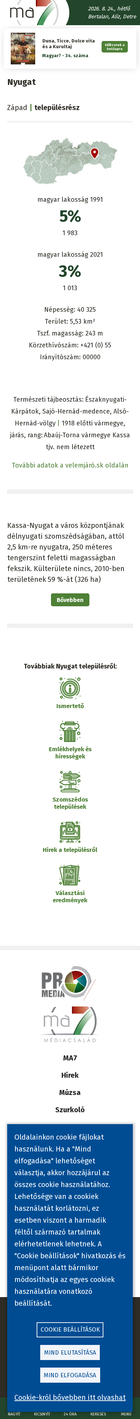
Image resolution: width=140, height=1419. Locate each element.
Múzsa (70, 1092)
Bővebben (70, 600)
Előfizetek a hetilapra (115, 47)
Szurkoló (70, 1109)
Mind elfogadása (70, 1375)
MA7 (70, 1058)
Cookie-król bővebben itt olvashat (70, 1397)
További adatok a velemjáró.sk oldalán (70, 465)
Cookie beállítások (70, 1329)
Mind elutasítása (70, 1352)
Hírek (70, 1075)
